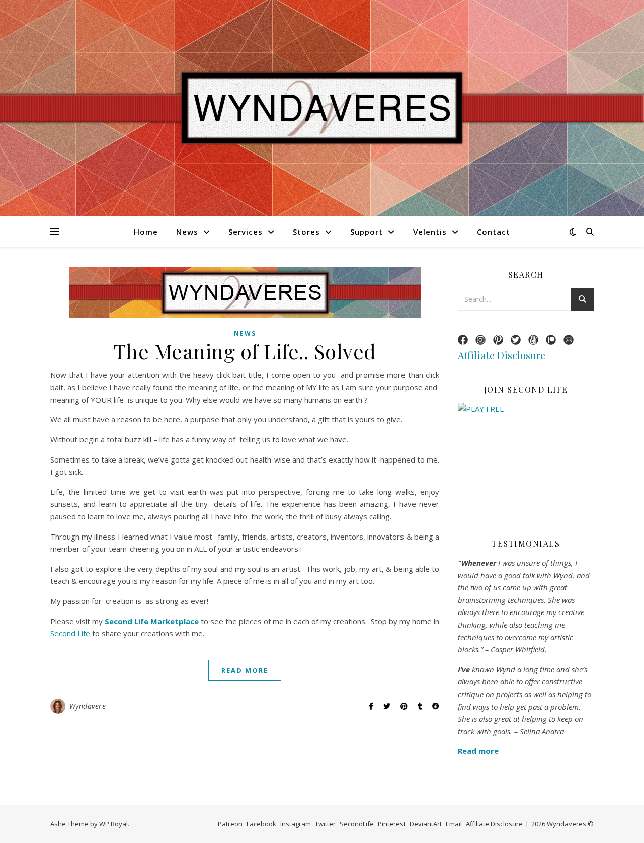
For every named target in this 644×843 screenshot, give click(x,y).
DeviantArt (426, 823)
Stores (306, 231)
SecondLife (357, 823)
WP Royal (113, 823)
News (187, 231)
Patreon (230, 823)
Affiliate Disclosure (501, 355)
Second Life (70, 633)
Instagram (295, 823)
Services (245, 231)
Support (366, 231)
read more (244, 670)
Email (454, 823)
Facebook (261, 823)
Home (146, 231)
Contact (493, 231)
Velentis (430, 231)
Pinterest (392, 823)
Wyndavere (87, 706)
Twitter (325, 823)
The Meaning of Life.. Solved (245, 351)
